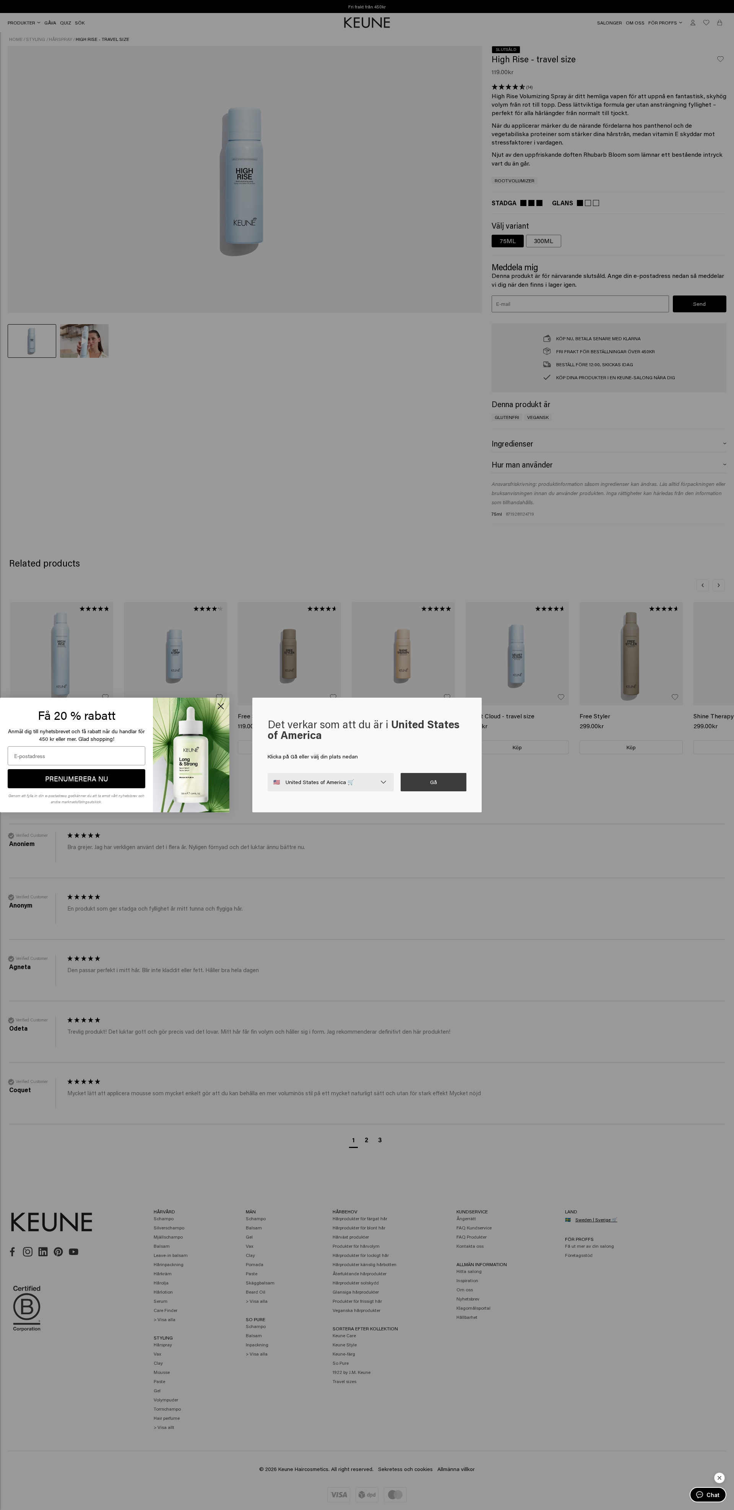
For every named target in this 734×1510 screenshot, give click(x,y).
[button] (719, 1478)
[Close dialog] (220, 706)
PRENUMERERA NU (76, 778)
